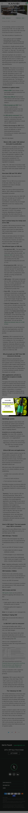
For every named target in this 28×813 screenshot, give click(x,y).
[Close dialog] (27, 397)
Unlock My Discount (8, 411)
